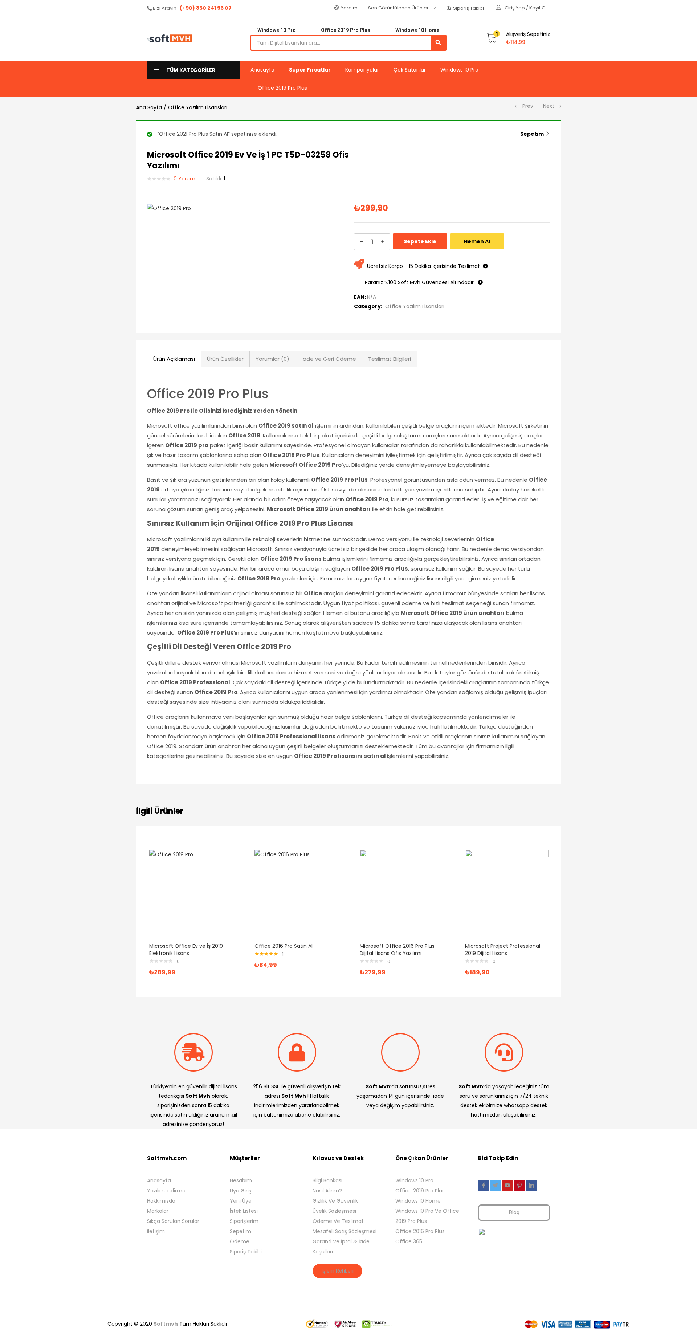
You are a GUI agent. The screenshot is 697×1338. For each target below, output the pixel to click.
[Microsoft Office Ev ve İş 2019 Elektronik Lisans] (191, 891)
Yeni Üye (241, 1200)
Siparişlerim (244, 1221)
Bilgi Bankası (327, 1180)
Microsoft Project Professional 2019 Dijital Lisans (502, 949)
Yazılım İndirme (166, 1190)
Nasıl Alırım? (327, 1190)
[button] (346, 8)
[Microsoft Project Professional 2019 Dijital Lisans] (507, 891)
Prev (527, 106)
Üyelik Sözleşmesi (334, 1211)
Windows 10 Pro (459, 69)
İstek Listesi (244, 1211)
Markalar (157, 1211)
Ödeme (239, 1241)
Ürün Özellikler (225, 359)
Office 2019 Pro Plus (282, 87)
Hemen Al (477, 241)
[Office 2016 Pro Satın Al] (296, 891)
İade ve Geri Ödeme (328, 359)
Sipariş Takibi (246, 1251)
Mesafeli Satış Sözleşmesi (344, 1231)
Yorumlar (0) (272, 359)
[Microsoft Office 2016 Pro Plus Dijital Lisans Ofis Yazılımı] (401, 891)
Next (548, 106)
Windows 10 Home (418, 1200)
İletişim (156, 1231)
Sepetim (532, 134)
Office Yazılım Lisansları (197, 107)
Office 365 (408, 1241)
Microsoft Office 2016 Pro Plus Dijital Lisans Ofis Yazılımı (397, 949)
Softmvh (166, 1323)
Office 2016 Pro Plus (420, 1231)
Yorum (184, 178)
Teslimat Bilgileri (389, 359)
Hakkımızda (161, 1200)
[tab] (174, 359)
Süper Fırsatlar (310, 69)
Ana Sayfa (149, 107)
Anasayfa (262, 69)
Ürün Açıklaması (174, 359)
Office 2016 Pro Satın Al (283, 946)
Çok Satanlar (410, 69)
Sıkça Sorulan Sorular (173, 1221)
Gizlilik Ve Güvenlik (335, 1200)
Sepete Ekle (420, 241)
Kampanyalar (362, 69)
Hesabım (241, 1180)
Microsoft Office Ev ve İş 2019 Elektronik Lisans (186, 949)
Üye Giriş (240, 1190)
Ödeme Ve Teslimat (338, 1221)
